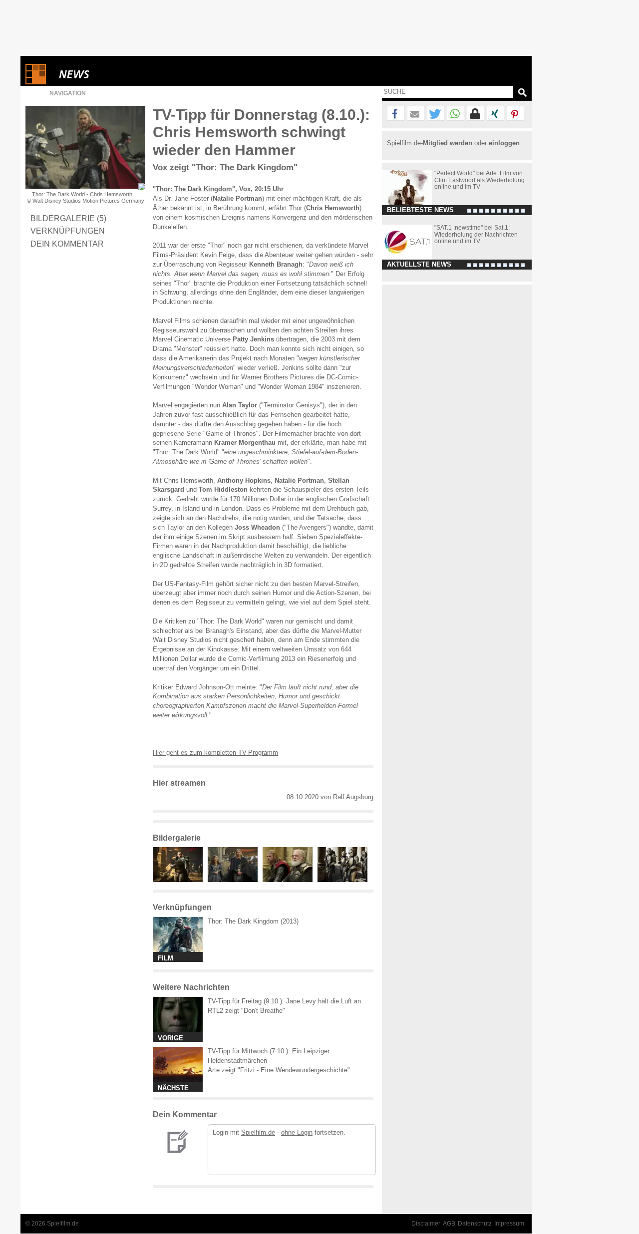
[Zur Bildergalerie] (141, 186)
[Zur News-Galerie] (180, 880)
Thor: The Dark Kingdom (194, 189)
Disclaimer (425, 1223)
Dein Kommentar (67, 243)
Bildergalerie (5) (68, 218)
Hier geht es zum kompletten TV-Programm (215, 752)
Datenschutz (475, 1223)
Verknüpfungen (67, 230)
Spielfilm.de (258, 1132)
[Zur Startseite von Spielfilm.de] (35, 82)
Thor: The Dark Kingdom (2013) (253, 921)
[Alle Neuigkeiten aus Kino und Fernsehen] (110, 74)
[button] (395, 113)
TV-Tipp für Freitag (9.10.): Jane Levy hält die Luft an (284, 1001)
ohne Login (297, 1132)
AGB (449, 1223)
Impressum (509, 1223)
